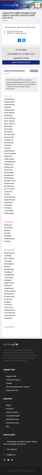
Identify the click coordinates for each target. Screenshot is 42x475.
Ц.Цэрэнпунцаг (9, 200)
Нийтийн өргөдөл (12, 419)
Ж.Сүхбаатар (9, 186)
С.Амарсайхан (9, 99)
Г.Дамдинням (9, 275)
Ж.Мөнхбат (8, 285)
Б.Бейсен (7, 230)
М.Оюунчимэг (9, 172)
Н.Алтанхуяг (8, 228)
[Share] (19, 40)
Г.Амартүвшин (9, 102)
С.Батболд (8, 261)
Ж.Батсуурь (8, 126)
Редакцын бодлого (13, 380)
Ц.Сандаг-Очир (9, 181)
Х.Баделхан (8, 115)
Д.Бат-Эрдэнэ (9, 123)
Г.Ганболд (7, 145)
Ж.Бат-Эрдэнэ (9, 121)
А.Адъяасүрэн (9, 253)
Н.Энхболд (8, 318)
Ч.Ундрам (7, 302)
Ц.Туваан (7, 241)
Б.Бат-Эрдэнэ (9, 258)
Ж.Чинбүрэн (8, 202)
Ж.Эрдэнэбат (9, 213)
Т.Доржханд (8, 277)
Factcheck (9, 409)
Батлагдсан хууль (12, 423)
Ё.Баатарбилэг (9, 113)
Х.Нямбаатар (9, 288)
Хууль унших (21, 50)
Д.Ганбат (7, 233)
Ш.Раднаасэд (9, 294)
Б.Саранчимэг (9, 183)
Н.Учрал (7, 194)
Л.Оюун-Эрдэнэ (10, 291)
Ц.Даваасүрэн (9, 151)
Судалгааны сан (12, 390)
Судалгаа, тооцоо (21, 58)
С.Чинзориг (8, 205)
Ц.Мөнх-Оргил (9, 283)
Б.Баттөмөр (8, 129)
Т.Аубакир (8, 256)
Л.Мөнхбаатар (9, 238)
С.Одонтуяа (8, 170)
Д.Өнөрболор (9, 175)
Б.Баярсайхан (9, 269)
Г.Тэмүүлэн (8, 191)
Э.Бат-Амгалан (9, 118)
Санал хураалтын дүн (21, 62)
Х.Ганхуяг (7, 148)
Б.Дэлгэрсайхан (10, 153)
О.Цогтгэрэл (8, 307)
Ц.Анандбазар (9, 104)
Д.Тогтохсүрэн (9, 189)
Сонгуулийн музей (13, 416)
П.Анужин (7, 107)
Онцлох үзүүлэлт (12, 412)
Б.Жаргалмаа (9, 159)
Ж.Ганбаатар (8, 143)
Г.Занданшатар (9, 162)
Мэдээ (8, 405)
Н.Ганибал (7, 236)
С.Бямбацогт (8, 272)
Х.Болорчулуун (9, 134)
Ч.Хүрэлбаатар (9, 197)
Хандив (9, 383)
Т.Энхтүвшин (9, 211)
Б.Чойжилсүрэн (9, 310)
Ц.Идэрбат (8, 280)
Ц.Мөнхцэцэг (9, 167)
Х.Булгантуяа (9, 137)
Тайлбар (34, 71)
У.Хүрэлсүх (8, 305)
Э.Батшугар (8, 132)
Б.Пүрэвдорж (9, 178)
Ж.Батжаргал (9, 264)
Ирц (7, 426)
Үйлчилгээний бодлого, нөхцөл (17, 387)
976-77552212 (12, 449)
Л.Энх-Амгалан (9, 313)
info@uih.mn (11, 455)
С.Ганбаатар (8, 140)
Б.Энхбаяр (8, 208)
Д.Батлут (7, 266)
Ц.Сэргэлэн (8, 299)
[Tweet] (24, 40)
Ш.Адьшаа (8, 225)
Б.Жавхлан (8, 156)
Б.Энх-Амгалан (9, 315)
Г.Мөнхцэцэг (8, 164)
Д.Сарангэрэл (9, 296)
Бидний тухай (11, 376)
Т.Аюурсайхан (9, 110)
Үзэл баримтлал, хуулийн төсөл (21, 54)
